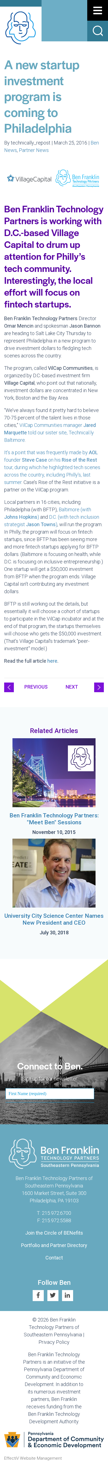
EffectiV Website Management (33, 1458)
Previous (36, 687)
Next (72, 687)
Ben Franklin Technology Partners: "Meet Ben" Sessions (54, 819)
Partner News (34, 150)
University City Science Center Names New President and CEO (54, 919)
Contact (54, 1258)
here (52, 661)
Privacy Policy (54, 1342)
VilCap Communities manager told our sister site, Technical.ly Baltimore (50, 432)
